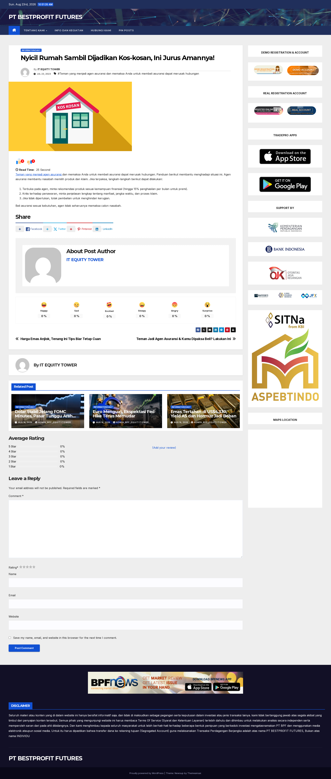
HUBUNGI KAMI (101, 30)
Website (14, 616)
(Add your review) (164, 447)
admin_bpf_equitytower (54, 422)
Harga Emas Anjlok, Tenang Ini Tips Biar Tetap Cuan (61, 339)
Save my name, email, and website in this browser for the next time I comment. (65, 637)
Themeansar (194, 773)
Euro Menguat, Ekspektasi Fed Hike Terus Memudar (123, 413)
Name (12, 574)
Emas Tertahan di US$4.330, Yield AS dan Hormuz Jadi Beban (203, 413)
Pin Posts (126, 30)
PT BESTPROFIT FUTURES (45, 17)
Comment (16, 496)
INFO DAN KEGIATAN (69, 30)
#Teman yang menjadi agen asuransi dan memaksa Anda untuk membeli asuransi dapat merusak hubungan (128, 73)
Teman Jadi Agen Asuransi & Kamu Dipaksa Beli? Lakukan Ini (183, 339)
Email (12, 595)
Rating (13, 567)
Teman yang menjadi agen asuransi (39, 174)
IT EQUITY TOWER (49, 69)
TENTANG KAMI (35, 30)
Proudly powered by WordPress (146, 773)
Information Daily (31, 50)
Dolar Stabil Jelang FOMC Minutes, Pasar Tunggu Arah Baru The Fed (44, 416)
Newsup (179, 773)
